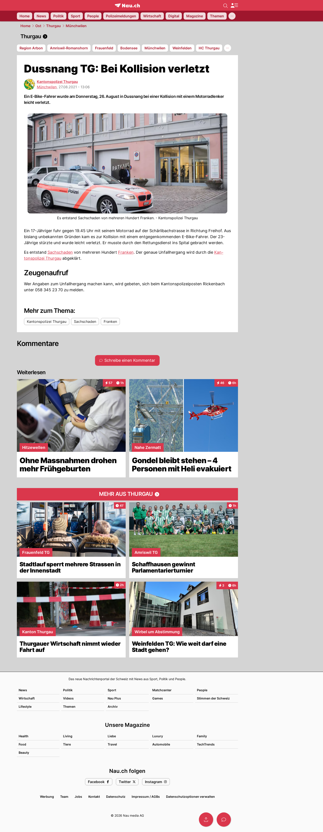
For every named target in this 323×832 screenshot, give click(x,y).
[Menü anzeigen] (234, 5)
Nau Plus (114, 698)
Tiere (67, 744)
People (202, 690)
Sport (112, 690)
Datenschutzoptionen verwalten (190, 796)
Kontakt (94, 796)
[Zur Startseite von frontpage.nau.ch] (127, 5)
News (23, 690)
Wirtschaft (27, 698)
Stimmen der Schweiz (213, 698)
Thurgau (53, 26)
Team (64, 796)
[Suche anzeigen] (225, 5)
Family (202, 736)
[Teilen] (206, 819)
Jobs (78, 796)
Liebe (112, 736)
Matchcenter (162, 690)
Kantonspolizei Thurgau (57, 81)
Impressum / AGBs (146, 796)
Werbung (47, 796)
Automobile (161, 744)
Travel (112, 744)
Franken (126, 252)
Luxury (157, 736)
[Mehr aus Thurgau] (127, 494)
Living (67, 736)
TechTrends (206, 744)
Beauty (24, 752)
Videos (68, 698)
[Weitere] (232, 16)
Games (157, 698)
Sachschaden (60, 252)
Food (22, 744)
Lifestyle (25, 706)
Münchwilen (76, 26)
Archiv (113, 706)
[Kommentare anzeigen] (224, 819)
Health (23, 736)
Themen (69, 706)
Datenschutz (115, 796)
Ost (38, 26)
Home (25, 26)
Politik (68, 690)
